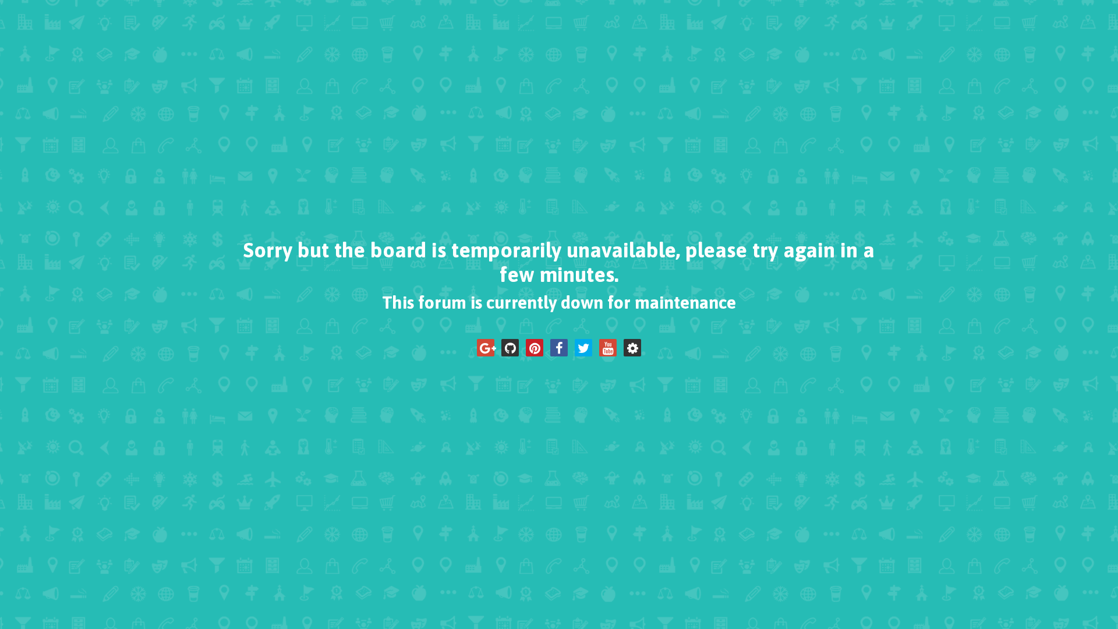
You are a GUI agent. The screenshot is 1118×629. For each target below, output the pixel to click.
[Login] (632, 347)
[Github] (510, 347)
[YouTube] (608, 347)
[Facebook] (559, 347)
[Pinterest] (534, 347)
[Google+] (485, 347)
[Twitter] (583, 347)
